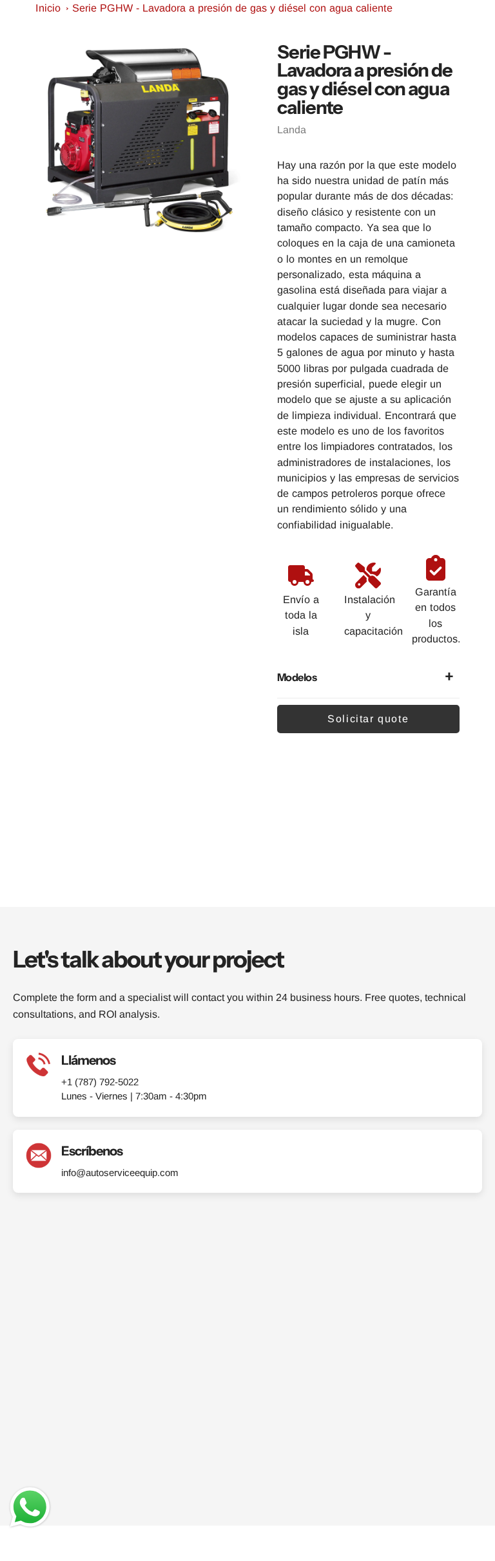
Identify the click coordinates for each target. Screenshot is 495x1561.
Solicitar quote (368, 718)
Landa (291, 129)
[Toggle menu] (469, 24)
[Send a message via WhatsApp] (29, 1507)
